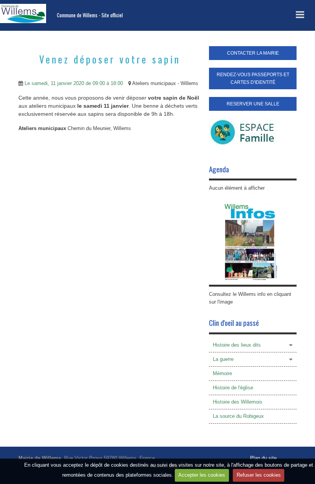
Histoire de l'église (233, 388)
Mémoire (222, 373)
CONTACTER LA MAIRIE (253, 53)
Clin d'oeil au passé (234, 322)
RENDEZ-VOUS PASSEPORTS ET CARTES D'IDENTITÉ (253, 78)
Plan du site (263, 458)
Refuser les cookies (259, 475)
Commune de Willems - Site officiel (90, 15)
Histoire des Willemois (237, 402)
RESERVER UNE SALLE (253, 104)
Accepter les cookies (201, 475)
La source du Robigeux (238, 416)
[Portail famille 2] (243, 132)
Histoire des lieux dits (237, 345)
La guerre (223, 359)
